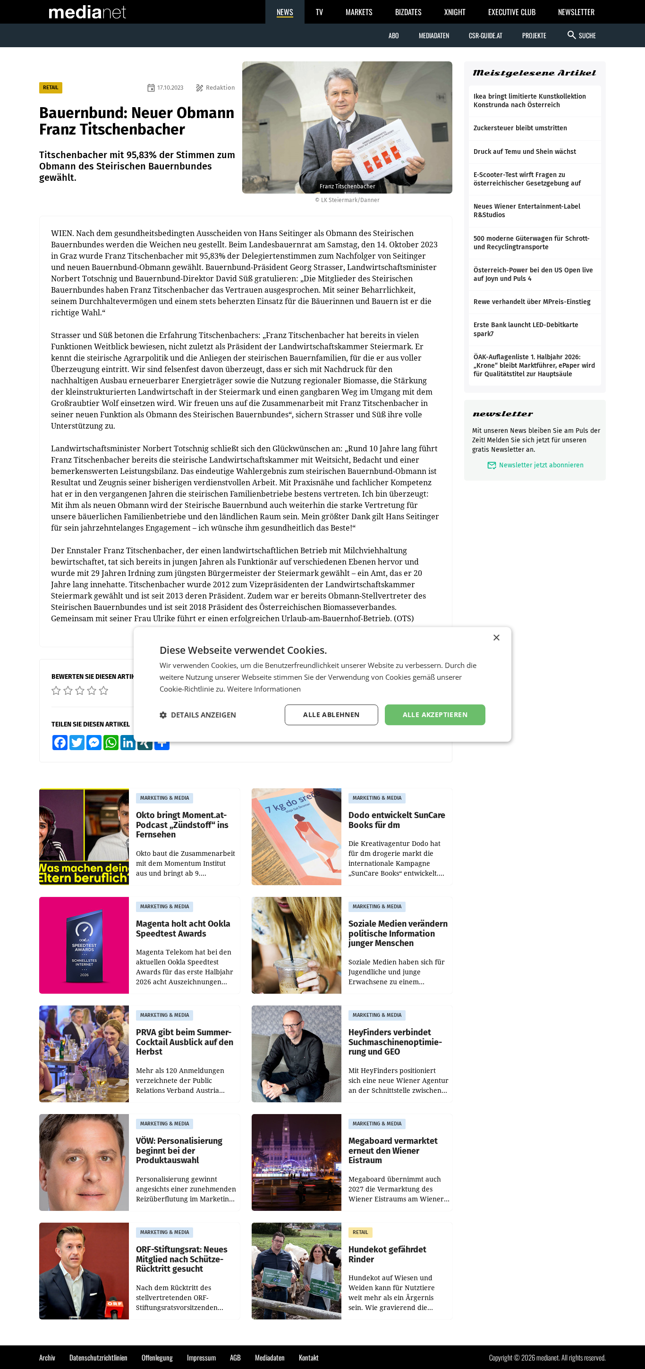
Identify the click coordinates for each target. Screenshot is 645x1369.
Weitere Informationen (264, 688)
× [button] (496, 638)
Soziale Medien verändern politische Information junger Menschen (398, 933)
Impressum (201, 1357)
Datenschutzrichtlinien (98, 1357)
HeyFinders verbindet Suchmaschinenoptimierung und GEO (395, 1042)
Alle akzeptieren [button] (435, 714)
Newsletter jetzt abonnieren (535, 465)
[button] (198, 714)
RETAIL (51, 88)
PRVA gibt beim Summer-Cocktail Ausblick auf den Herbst (184, 1042)
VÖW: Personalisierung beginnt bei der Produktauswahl (179, 1151)
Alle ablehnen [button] (331, 714)
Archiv (47, 1357)
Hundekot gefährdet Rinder (387, 1254)
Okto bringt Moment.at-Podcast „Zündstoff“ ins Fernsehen (182, 825)
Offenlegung (157, 1357)
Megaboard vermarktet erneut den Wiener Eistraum (393, 1151)
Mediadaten (434, 35)
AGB (235, 1357)
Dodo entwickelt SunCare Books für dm (396, 820)
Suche (581, 35)
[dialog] (322, 684)
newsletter (503, 414)
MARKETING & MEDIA (164, 798)
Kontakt (309, 1357)
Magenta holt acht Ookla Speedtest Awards (183, 928)
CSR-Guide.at (485, 35)
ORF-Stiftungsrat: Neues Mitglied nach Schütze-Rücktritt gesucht (182, 1259)
